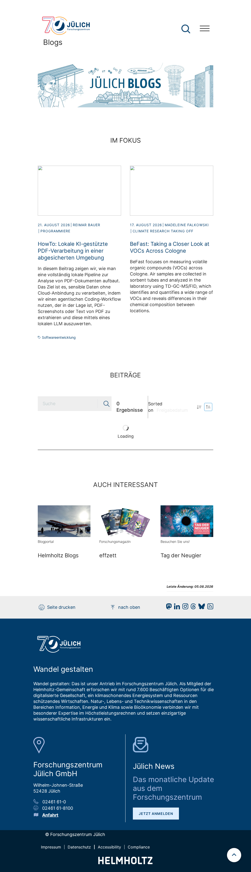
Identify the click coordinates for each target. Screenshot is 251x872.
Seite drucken (61, 607)
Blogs (53, 42)
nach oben (129, 607)
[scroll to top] (234, 855)
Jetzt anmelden (156, 813)
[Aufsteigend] (199, 407)
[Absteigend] (208, 407)
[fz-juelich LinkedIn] (176, 607)
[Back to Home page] (69, 25)
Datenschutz (79, 847)
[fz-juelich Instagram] (184, 607)
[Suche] (185, 29)
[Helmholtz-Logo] (125, 862)
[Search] (186, 29)
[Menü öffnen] (204, 29)
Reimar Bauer (86, 225)
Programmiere (55, 231)
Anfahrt (50, 815)
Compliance (139, 847)
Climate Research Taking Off (163, 231)
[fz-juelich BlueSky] (200, 607)
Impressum (51, 847)
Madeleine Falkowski (187, 225)
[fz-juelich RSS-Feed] (209, 607)
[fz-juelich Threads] (192, 607)
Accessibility (109, 847)
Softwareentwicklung (59, 337)
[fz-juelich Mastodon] (168, 607)
